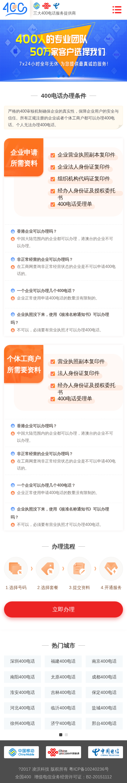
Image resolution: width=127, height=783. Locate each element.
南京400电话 (104, 661)
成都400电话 (104, 676)
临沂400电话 (63, 707)
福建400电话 (63, 661)
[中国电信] (56, 6)
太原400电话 (63, 676)
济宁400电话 (63, 723)
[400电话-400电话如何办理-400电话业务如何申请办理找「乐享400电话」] (15, 9)
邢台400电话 (104, 723)
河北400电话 (22, 707)
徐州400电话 (22, 723)
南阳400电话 (22, 676)
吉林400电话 (63, 692)
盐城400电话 (104, 707)
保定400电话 (104, 692)
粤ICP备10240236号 (89, 769)
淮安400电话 (22, 692)
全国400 (23, 776)
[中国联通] (46, 6)
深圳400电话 (22, 661)
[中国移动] (36, 6)
